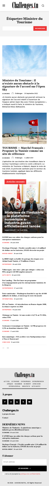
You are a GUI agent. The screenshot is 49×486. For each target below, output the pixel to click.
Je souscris (23, 468)
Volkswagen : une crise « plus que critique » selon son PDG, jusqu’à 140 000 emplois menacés (23, 271)
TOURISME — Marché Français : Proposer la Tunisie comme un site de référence (23, 151)
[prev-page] (3, 348)
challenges (18, 93)
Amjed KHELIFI (10, 230)
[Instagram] (10, 401)
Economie (6, 93)
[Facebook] (4, 401)
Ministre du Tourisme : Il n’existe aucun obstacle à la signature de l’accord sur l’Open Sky (23, 84)
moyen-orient (7, 253)
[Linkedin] (17, 401)
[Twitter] (23, 401)
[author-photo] (13, 93)
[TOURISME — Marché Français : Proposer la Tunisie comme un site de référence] (24, 128)
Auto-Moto (6, 275)
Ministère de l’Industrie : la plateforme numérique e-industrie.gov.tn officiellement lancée (24, 219)
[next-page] (7, 348)
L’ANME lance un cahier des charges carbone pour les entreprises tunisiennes (22, 437)
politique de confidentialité (30, 474)
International (7, 299)
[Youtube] (29, 401)
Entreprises (7, 264)
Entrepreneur (7, 288)
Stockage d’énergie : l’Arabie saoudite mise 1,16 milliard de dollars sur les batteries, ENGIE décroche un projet (24, 249)
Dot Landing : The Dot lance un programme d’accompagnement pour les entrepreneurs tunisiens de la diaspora (24, 282)
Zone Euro (6, 342)
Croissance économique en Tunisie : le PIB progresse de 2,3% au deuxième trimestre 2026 (24, 327)
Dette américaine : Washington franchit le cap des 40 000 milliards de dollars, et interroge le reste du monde (24, 294)
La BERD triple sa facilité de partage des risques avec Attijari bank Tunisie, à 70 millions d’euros (23, 260)
